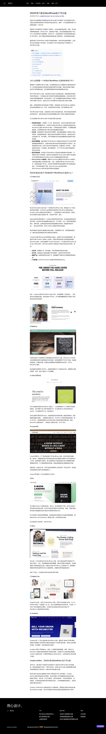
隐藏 (36, 50)
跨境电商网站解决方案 (66, 716)
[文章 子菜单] (49, 3)
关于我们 (83, 714)
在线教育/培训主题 (45, 16)
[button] (100, 726)
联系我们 (83, 716)
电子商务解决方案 (44, 716)
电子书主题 (56, 16)
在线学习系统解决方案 (66, 714)
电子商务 (62, 16)
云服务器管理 (43, 719)
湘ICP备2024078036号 (33, 727)
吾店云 (10, 3)
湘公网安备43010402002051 (51, 727)
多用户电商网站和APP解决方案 (69, 719)
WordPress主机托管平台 (46, 714)
